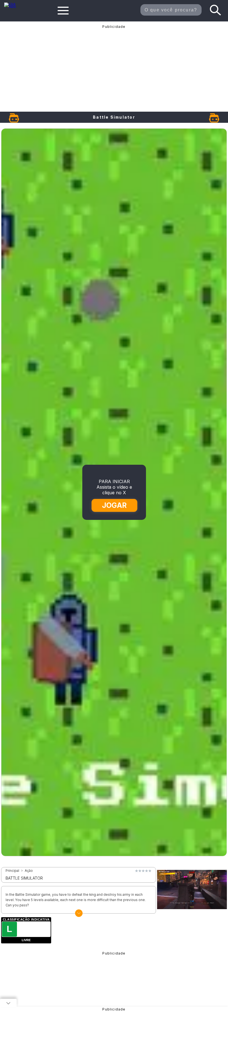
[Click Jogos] (13, 6)
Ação (29, 870)
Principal (12, 870)
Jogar (114, 505)
